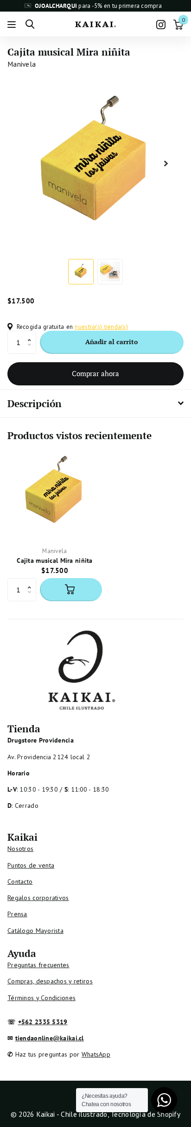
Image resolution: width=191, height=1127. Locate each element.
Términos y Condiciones (41, 998)
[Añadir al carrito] (71, 589)
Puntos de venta (30, 865)
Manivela (21, 64)
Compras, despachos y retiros (50, 981)
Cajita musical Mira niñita (54, 560)
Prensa (17, 914)
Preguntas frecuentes (38, 965)
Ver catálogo (12, 24)
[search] (29, 24)
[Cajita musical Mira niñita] (54, 492)
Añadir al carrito (111, 341)
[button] (32, 334)
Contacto (19, 881)
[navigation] (81, 271)
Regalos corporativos (38, 898)
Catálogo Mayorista (35, 930)
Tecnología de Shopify (145, 1114)
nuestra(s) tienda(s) (101, 326)
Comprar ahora (95, 373)
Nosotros (20, 848)
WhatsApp (96, 1054)
